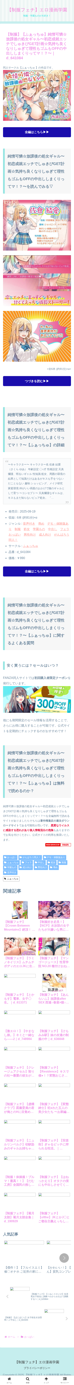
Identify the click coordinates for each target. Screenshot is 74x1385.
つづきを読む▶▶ (37, 381)
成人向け (45, 534)
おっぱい (15, 534)
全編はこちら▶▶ (37, 132)
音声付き (29, 523)
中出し (52, 529)
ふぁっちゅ (30, 546)
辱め (41, 523)
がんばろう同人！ (32, 857)
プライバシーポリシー (37, 1367)
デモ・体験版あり (56, 857)
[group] (24, 1258)
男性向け (30, 534)
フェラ (64, 529)
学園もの (39, 529)
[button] (64, 1258)
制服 (18, 529)
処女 (27, 529)
